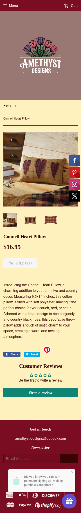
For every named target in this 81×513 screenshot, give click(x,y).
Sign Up (69, 458)
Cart (74, 5)
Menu (13, 5)
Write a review (40, 392)
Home (7, 105)
